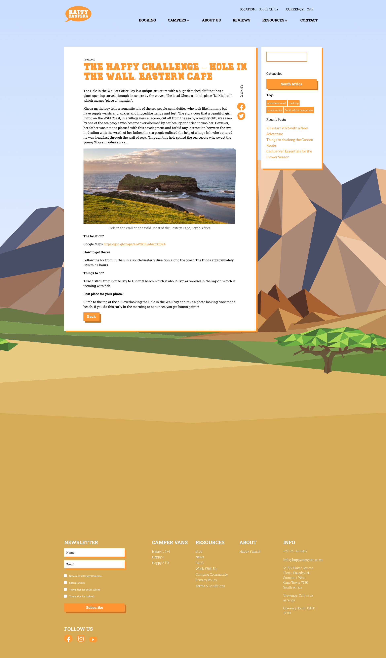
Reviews (241, 20)
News (200, 557)
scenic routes (274, 110)
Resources (273, 20)
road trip (294, 103)
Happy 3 (158, 557)
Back (91, 316)
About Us (211, 20)
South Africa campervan (299, 110)
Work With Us (206, 568)
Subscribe (94, 607)
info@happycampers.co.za (303, 560)
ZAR (310, 9)
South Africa (268, 9)
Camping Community (212, 574)
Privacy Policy (206, 580)
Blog (199, 551)
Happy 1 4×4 (161, 551)
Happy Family (250, 551)
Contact (309, 20)
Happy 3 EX (160, 563)
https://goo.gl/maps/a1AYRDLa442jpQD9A (135, 244)
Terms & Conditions (210, 586)
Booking (147, 20)
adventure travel (276, 103)
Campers (177, 20)
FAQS (199, 563)
